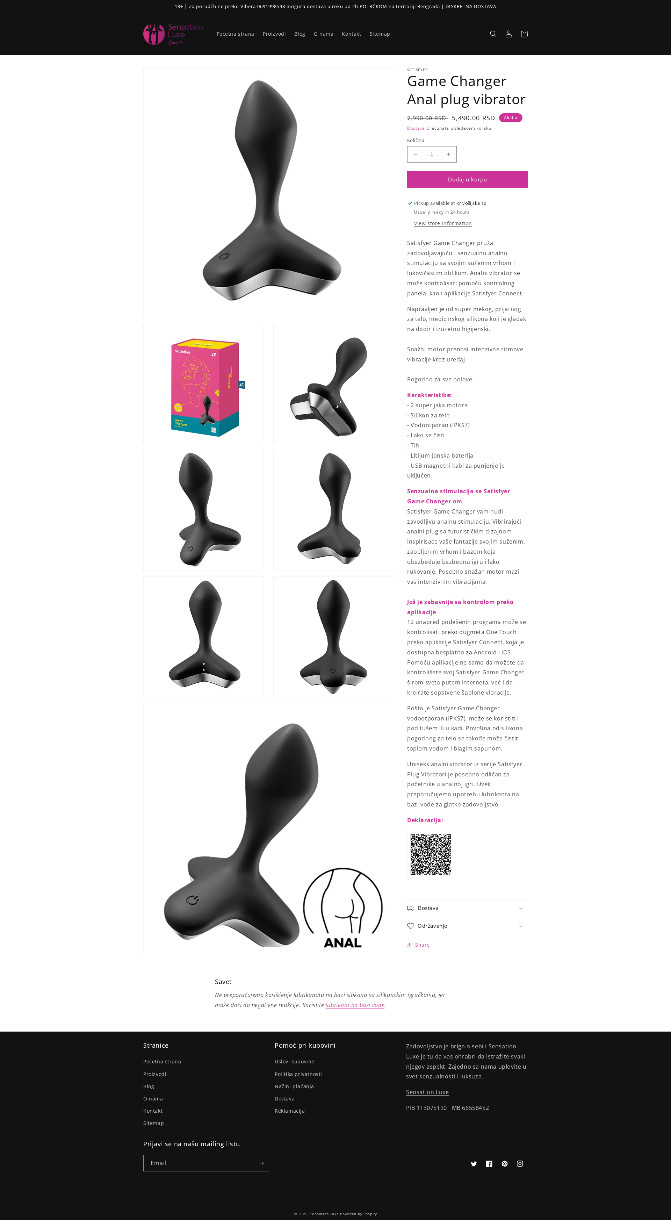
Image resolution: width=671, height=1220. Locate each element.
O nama (153, 1098)
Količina (415, 140)
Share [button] (422, 944)
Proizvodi (154, 1074)
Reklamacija (290, 1110)
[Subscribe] (261, 1163)
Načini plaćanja (294, 1086)
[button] (493, 34)
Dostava (416, 128)
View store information (443, 223)
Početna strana (162, 1061)
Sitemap (153, 1123)
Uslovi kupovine (295, 1061)
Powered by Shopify (358, 1213)
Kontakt (153, 1110)
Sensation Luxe (427, 1092)
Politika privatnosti (298, 1074)
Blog (148, 1086)
